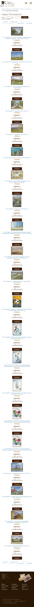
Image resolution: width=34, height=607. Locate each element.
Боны (23, 587)
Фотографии (5, 586)
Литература (15, 589)
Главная (4, 9)
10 (3, 23)
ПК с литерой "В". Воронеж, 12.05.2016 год (17, 209)
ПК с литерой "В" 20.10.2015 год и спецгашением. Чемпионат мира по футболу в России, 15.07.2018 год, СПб (17, 449)
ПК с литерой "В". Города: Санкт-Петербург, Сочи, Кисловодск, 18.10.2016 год (17, 181)
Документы (25, 586)
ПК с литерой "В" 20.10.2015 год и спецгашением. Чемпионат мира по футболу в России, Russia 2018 (17, 365)
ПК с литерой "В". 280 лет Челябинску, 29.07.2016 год (17, 157)
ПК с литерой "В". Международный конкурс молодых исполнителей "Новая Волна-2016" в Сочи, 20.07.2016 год (17, 233)
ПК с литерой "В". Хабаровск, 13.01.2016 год (17, 134)
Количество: (17, 42)
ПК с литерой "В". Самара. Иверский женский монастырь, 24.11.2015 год (17, 497)
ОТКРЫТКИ (15, 9)
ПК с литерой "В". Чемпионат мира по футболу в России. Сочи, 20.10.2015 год (17, 393)
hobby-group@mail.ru (20, 601)
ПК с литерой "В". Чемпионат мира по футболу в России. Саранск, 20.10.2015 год (17, 338)
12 (9, 23)
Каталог (9, 9)
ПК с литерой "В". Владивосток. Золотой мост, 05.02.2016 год (17, 62)
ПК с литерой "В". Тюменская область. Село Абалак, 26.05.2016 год (17, 282)
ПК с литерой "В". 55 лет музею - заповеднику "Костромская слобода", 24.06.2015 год (17, 522)
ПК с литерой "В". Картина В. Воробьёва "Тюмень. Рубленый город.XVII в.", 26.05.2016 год (17, 257)
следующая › (20, 23)
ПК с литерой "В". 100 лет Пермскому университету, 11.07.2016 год (17, 87)
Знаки (3, 587)
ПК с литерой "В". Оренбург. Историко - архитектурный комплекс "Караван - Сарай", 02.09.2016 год (17, 38)
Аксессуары (15, 586)
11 (6, 23)
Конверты (14, 584)
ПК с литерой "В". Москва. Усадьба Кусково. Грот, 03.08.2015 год (17, 546)
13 (12, 23)
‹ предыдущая (13, 22)
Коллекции (4, 589)
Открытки (24, 584)
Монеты (14, 587)
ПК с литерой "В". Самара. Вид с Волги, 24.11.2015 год (17, 473)
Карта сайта (25, 589)
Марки (3, 584)
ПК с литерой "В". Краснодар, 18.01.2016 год (17, 111)
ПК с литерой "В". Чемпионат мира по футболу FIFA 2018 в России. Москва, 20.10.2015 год (17, 310)
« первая (5, 22)
